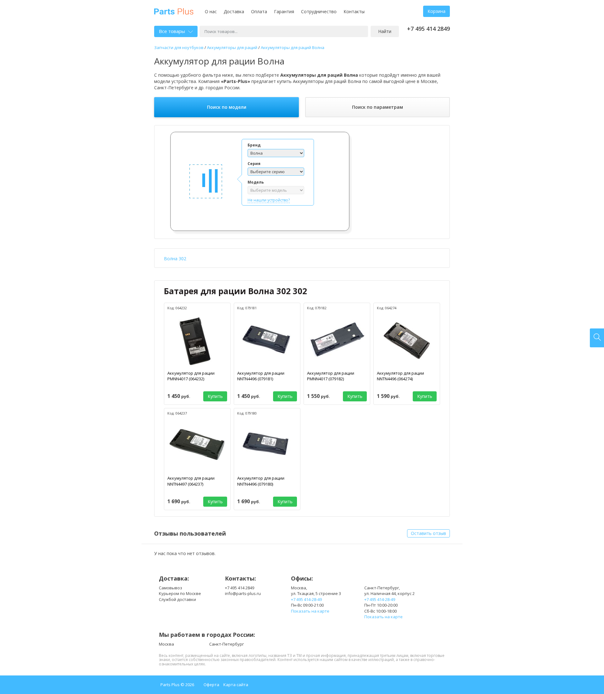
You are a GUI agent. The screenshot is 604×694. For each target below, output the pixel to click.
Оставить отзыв (428, 533)
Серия (254, 163)
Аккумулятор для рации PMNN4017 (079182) (330, 376)
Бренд (254, 145)
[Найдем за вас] (597, 337)
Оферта (211, 684)
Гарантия (284, 11)
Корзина (436, 11)
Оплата (259, 11)
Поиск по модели (226, 107)
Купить (215, 396)
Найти (384, 31)
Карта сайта (235, 684)
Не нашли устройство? (269, 200)
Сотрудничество (319, 11)
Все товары (172, 31)
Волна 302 (175, 259)
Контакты (354, 11)
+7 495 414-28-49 (306, 599)
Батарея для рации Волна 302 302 (235, 291)
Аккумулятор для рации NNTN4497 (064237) (191, 481)
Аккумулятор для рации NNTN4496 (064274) (400, 376)
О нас (211, 11)
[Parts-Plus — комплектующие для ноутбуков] (173, 11)
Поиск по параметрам (377, 107)
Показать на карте (310, 611)
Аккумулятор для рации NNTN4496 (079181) (260, 376)
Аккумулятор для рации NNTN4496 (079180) (260, 481)
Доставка (234, 11)
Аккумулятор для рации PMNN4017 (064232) (191, 376)
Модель (256, 182)
